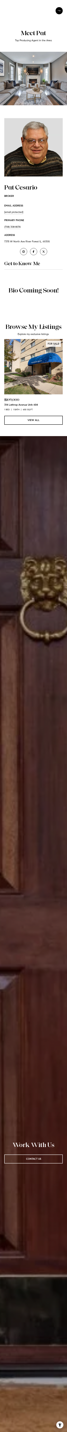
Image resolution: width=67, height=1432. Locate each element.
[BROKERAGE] (23, 251)
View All (33, 420)
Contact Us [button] (33, 1158)
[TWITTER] (43, 251)
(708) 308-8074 (12, 226)
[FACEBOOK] (33, 251)
